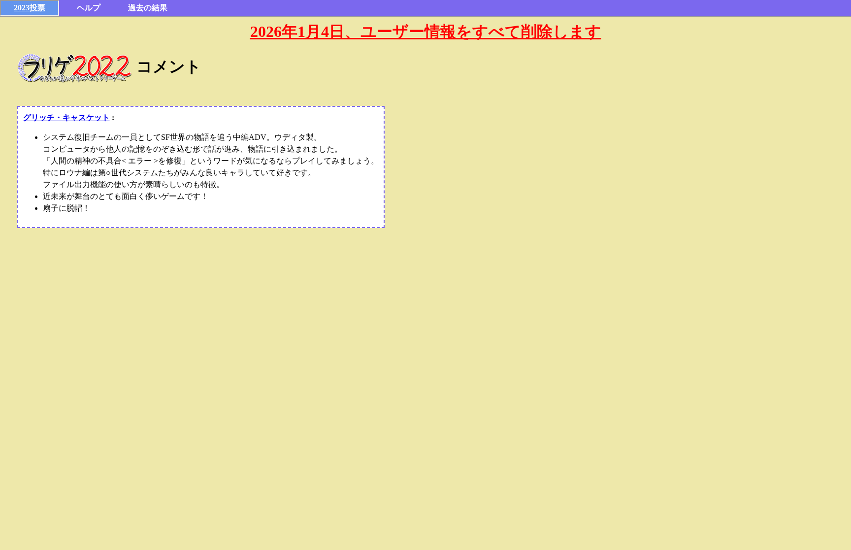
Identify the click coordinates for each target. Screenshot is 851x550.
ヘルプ (88, 7)
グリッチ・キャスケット (66, 117)
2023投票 (29, 7)
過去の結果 (147, 7)
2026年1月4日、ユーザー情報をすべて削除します (425, 31)
